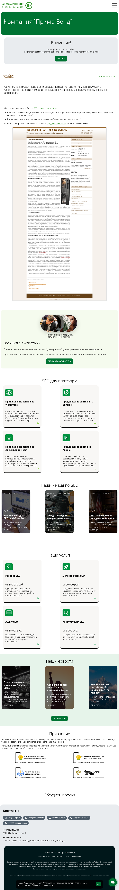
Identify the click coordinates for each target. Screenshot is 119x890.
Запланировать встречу (59, 361)
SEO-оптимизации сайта (45, 108)
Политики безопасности (43, 885)
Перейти (61, 59)
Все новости (59, 718)
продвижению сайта (56, 124)
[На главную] (17, 6)
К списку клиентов (106, 76)
